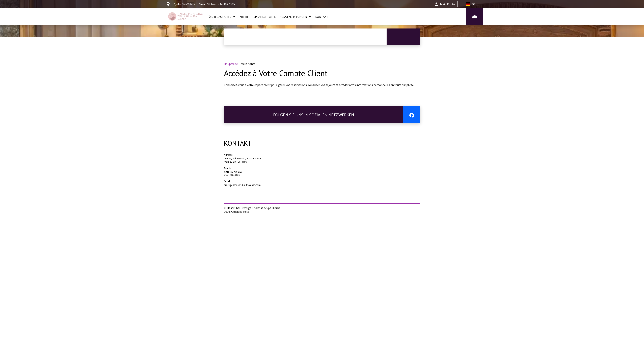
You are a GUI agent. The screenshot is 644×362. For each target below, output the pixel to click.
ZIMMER (244, 17)
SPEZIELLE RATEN (265, 17)
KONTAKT (321, 17)
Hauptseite (231, 64)
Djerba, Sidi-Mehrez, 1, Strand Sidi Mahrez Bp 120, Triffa (242, 160)
